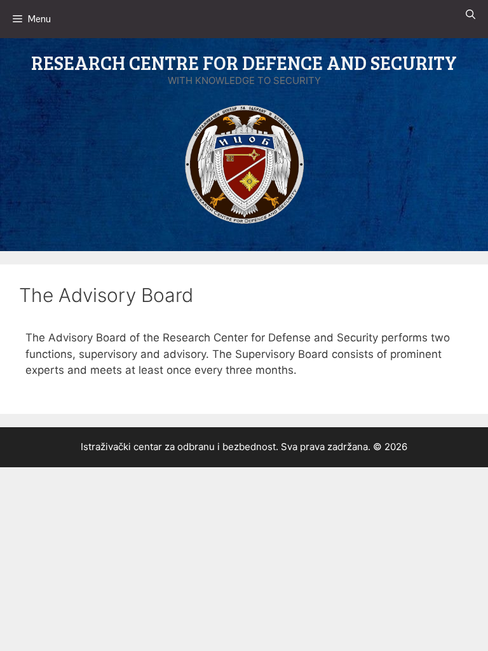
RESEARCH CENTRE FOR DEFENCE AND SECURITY (244, 62)
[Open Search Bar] (470, 14)
